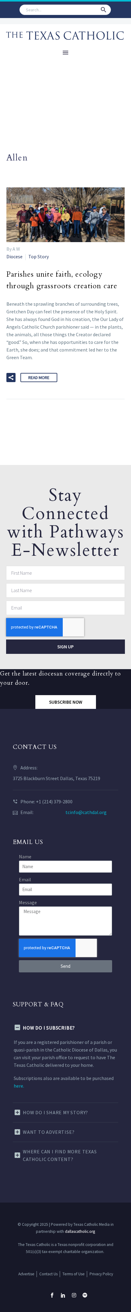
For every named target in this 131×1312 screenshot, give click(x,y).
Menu (65, 52)
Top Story (38, 256)
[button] (103, 10)
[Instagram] (74, 1295)
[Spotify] (85, 1295)
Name (25, 856)
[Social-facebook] (52, 1295)
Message (28, 902)
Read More (38, 377)
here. (19, 1086)
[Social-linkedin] (63, 1295)
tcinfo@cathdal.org (86, 812)
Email (25, 879)
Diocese (14, 256)
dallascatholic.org (80, 1231)
